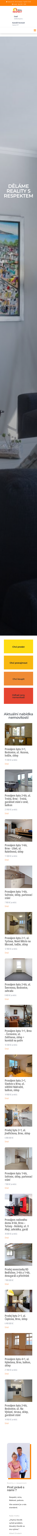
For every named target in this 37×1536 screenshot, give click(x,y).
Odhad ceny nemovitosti (18, 696)
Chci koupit (18, 679)
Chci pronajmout (18, 663)
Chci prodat (18, 647)
